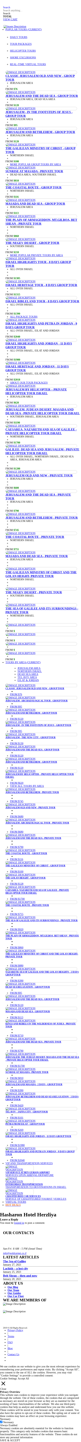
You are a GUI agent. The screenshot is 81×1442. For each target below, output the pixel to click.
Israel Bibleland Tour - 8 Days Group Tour (42, 301)
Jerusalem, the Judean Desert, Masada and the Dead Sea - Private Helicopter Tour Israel (42, 1058)
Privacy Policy (15, 1330)
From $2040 (17, 1160)
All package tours (23, 316)
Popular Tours (23, 29)
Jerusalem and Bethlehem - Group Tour (40, 132)
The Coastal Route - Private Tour (34, 537)
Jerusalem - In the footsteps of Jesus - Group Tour (38, 725)
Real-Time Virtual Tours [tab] (28, 64)
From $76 (16, 694)
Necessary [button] (5, 1419)
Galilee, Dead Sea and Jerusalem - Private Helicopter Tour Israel (42, 451)
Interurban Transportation (24, 1184)
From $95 (16, 706)
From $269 (16, 1130)
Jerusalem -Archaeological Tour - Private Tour (37, 823)
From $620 (16, 783)
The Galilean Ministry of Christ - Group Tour (35, 865)
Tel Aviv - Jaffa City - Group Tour (26, 1111)
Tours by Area (23, 662)
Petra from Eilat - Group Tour (25, 1124)
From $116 (16, 859)
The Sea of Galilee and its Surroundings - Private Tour (41, 920)
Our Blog (13, 1287)
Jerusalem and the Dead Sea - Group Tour (41, 96)
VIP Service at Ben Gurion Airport (27, 1172)
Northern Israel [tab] (30, 671)
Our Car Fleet (16, 1296)
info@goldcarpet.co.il (14, 1253)
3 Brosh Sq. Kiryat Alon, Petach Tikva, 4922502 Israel (18, 1238)
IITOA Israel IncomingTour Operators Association (40, 1316)
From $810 (16, 1078)
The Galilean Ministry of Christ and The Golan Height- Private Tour (41, 574)
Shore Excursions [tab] (23, 57)
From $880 (16, 965)
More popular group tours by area (35, 164)
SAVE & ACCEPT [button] (10, 1440)
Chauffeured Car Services (23, 1196)
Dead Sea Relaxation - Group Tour (27, 987)
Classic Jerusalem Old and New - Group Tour (34, 688)
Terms (11, 1336)
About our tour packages (29, 382)
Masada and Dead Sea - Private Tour (36, 556)
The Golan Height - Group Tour (25, 878)
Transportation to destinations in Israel (35, 1187)
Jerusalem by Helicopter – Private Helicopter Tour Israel (36, 391)
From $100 (16, 871)
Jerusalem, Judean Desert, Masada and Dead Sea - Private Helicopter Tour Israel (42, 411)
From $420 (16, 1105)
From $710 (16, 1035)
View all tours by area (27, 786)
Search (6, 13)
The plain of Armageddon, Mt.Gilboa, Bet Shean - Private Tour (41, 221)
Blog (10, 1348)
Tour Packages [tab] (21, 44)
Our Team (13, 1290)
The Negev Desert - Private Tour (33, 592)
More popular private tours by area (36, 255)
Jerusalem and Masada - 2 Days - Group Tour (33, 1084)
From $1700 (17, 899)
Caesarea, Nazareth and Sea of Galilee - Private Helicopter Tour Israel (41, 431)
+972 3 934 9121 (18, 4)
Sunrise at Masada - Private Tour (34, 171)
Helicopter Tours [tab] (23, 50)
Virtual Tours (15, 1202)
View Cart (10, 19)
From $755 (16, 914)
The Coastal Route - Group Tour (33, 187)
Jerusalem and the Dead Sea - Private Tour (33, 838)
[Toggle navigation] (2, 26)
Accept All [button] (23, 1378)
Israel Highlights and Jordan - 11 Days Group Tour (38, 1136)
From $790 (16, 847)
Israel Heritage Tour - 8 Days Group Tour (41, 285)
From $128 (16, 883)
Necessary (8, 1422)
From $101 (16, 1117)
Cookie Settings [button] (8, 1378)
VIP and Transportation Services (29, 1163)
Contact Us (13, 1354)
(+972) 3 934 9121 (13, 1244)
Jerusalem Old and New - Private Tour (39, 475)
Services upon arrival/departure (29, 1175)
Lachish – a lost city (15, 1268)
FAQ (5, 4)
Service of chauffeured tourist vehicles (35, 1199)
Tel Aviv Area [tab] (27, 677)
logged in (19, 1222)
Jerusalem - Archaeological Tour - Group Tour (36, 700)
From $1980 (17, 1145)
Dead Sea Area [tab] (28, 674)
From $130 (16, 743)
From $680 (16, 816)
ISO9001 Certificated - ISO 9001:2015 (41, 1307)
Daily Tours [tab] (18, 37)
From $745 (16, 801)
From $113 (16, 1017)
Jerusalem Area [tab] (29, 668)
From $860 (16, 947)
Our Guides (14, 1293)
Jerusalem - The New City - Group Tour (30, 737)
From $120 (16, 719)
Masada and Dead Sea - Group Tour (35, 203)
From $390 (16, 980)
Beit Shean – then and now (20, 1275)
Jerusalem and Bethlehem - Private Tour (41, 517)
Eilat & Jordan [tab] (28, 680)
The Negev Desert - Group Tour (32, 243)
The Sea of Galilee (14, 1261)
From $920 (16, 929)
